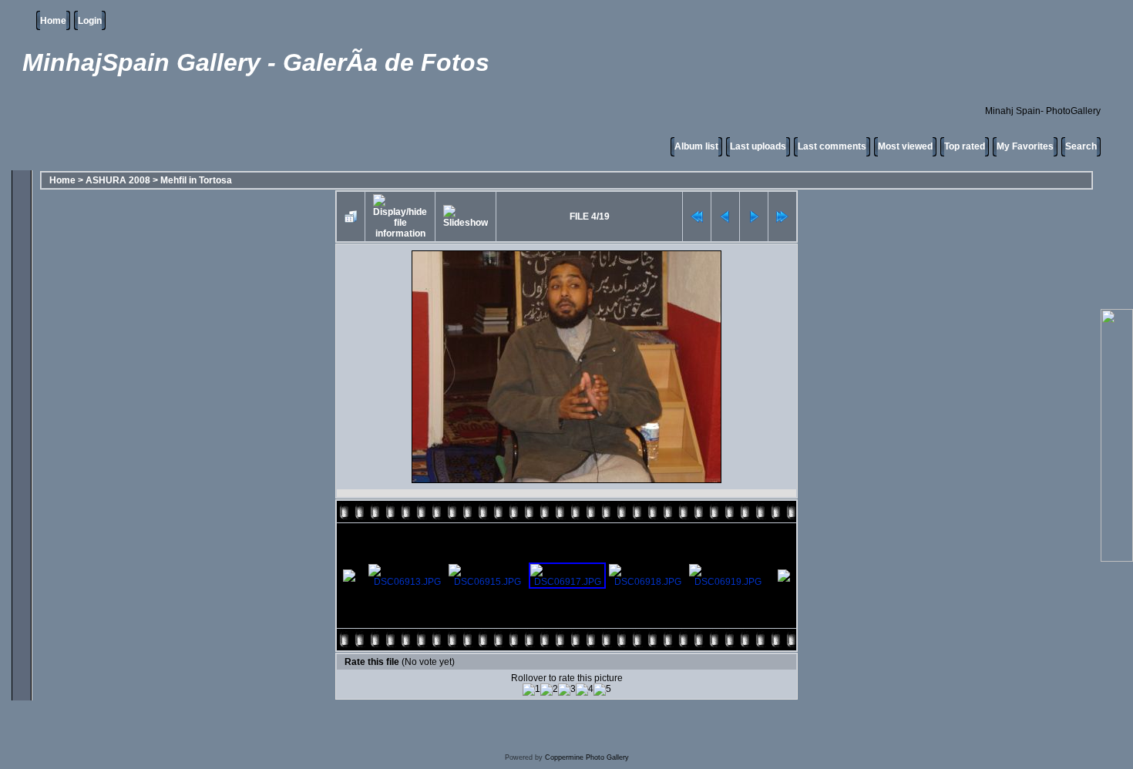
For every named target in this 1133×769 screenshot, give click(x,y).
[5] (602, 689)
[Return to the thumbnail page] (351, 216)
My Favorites (1025, 146)
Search (1081, 146)
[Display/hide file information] (400, 216)
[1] (531, 689)
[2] (549, 689)
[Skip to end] (782, 216)
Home (53, 20)
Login (90, 20)
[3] (567, 689)
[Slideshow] (465, 216)
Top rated (964, 146)
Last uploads (758, 146)
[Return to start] (697, 216)
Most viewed (905, 146)
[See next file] (754, 216)
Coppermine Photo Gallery (587, 757)
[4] (584, 689)
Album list (696, 146)
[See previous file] (725, 216)
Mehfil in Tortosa (196, 180)
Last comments (832, 146)
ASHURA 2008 (118, 180)
